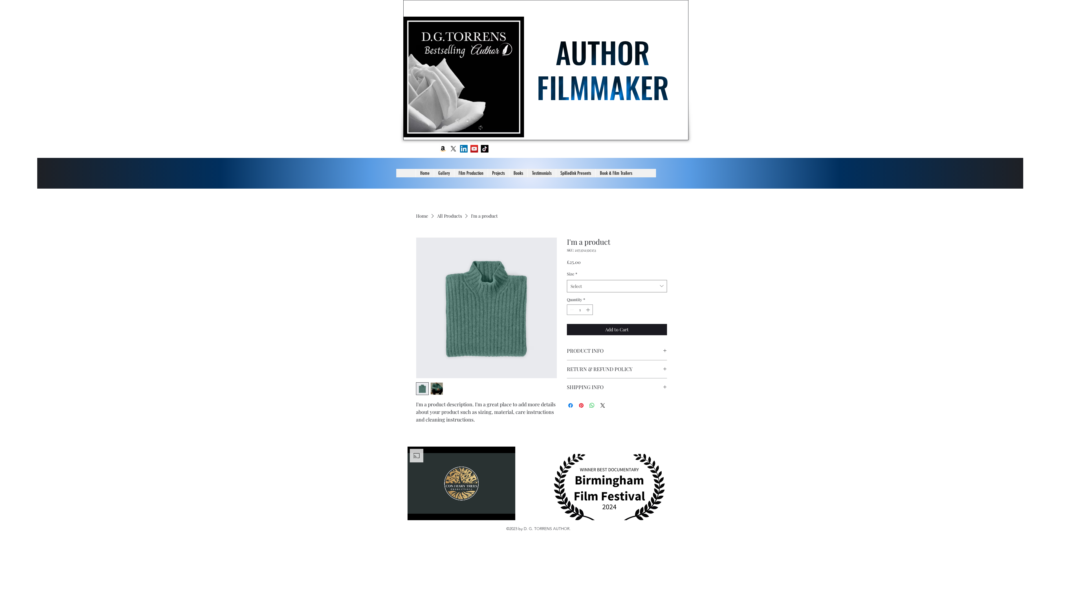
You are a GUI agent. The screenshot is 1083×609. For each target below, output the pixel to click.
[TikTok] (484, 149)
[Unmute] (424, 512)
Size (572, 274)
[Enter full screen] (507, 512)
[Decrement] (571, 310)
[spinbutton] (580, 310)
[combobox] (617, 286)
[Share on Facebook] (570, 405)
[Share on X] (602, 405)
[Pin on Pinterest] (581, 405)
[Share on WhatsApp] (592, 405)
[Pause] (415, 512)
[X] (453, 149)
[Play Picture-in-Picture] (498, 512)
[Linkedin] (464, 149)
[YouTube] (474, 149)
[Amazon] (443, 149)
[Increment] (588, 310)
